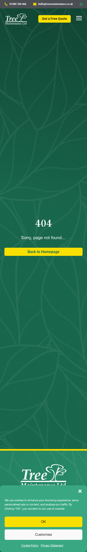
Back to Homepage (43, 252)
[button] (80, 491)
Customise (43, 534)
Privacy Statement (52, 545)
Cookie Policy (30, 545)
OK (43, 522)
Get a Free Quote (54, 19)
